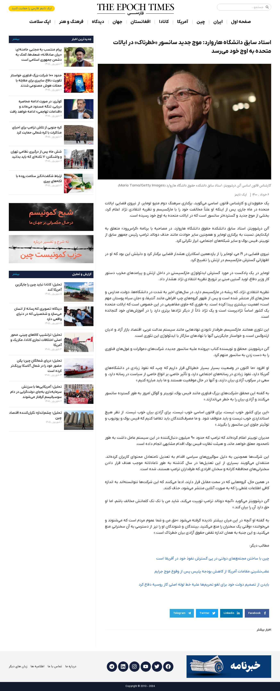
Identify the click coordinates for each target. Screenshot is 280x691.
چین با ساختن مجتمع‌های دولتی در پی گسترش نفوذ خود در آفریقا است (212, 558)
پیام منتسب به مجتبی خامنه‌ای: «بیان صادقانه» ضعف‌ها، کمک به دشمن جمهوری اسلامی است (38, 54)
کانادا (164, 22)
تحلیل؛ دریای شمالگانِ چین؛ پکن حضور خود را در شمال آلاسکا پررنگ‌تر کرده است (36, 366)
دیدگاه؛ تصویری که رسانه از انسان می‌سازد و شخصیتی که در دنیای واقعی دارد (38, 314)
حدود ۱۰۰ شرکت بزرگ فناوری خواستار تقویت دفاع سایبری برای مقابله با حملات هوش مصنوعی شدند (36, 80)
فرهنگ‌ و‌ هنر (71, 22)
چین (201, 22)
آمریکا (182, 22)
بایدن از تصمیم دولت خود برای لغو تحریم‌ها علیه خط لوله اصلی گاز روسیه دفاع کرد (204, 584)
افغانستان (140, 22)
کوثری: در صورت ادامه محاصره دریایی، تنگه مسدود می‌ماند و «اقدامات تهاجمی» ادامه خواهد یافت (36, 106)
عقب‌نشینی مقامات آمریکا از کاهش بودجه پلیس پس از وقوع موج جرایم (212, 571)
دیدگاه (98, 22)
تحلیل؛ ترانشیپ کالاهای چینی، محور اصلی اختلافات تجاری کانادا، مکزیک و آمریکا (36, 340)
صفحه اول (241, 22)
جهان (117, 22)
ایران (218, 22)
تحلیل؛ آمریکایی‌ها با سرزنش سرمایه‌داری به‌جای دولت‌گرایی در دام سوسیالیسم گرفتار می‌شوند (36, 392)
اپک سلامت (40, 22)
